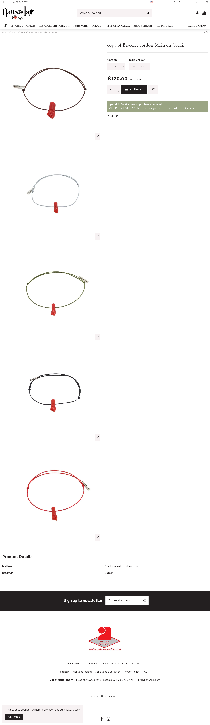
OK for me (14, 716)
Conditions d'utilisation (108, 671)
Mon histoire (73, 663)
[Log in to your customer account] (197, 13)
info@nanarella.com (149, 679)
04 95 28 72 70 (124, 679)
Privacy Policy (131, 671)
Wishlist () (203, 2)
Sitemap (65, 671)
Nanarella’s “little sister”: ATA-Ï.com (121, 663)
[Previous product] (205, 32)
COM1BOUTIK (113, 696)
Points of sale (164, 2)
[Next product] (207, 32)
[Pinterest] (117, 115)
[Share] (108, 115)
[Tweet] (112, 115)
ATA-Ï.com (187, 2)
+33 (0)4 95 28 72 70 (20, 2)
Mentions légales (82, 671)
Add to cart (136, 89)
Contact (177, 2)
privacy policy (72, 709)
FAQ (145, 671)
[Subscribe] (144, 600)
